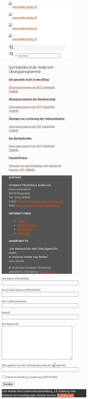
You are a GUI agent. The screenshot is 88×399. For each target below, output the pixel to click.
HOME (21, 221)
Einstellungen (65, 395)
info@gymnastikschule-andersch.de (40, 201)
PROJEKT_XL (47, 271)
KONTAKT (23, 233)
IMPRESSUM (25, 229)
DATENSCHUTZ (27, 225)
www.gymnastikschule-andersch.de (38, 205)
